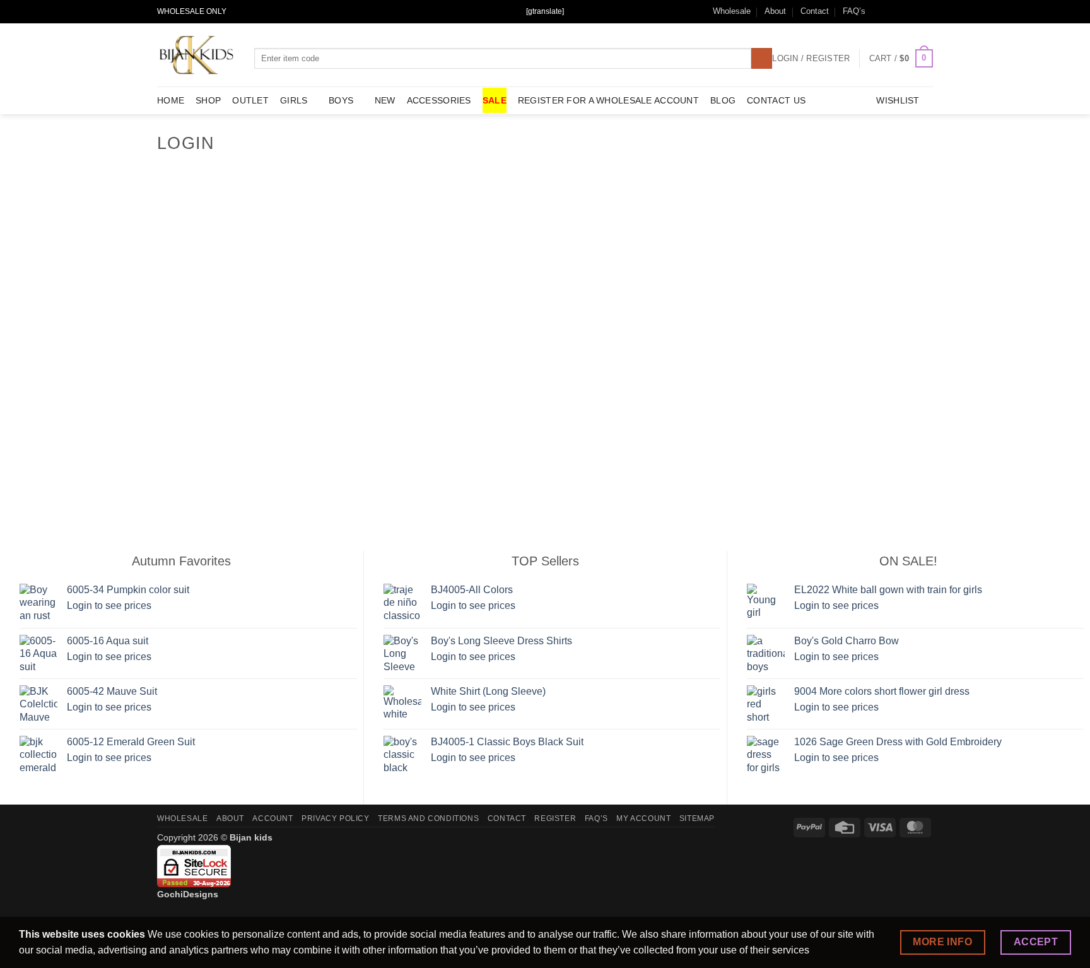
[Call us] (914, 11)
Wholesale (732, 11)
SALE (495, 100)
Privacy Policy (336, 818)
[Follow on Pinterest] (926, 11)
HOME (170, 100)
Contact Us (776, 100)
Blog (722, 100)
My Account (643, 818)
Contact (814, 11)
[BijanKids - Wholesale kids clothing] (196, 54)
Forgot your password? (545, 449)
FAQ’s (854, 11)
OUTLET (250, 100)
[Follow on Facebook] (878, 11)
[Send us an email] (902, 11)
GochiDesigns (187, 894)
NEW (385, 100)
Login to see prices (109, 605)
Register (619, 411)
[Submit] (761, 58)
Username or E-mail (450, 189)
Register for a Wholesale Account (608, 100)
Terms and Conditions (428, 818)
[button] (901, 58)
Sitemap (697, 818)
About (775, 11)
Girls (293, 100)
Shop (208, 100)
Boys (341, 100)
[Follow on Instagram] (890, 11)
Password (429, 242)
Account (272, 818)
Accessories (439, 100)
